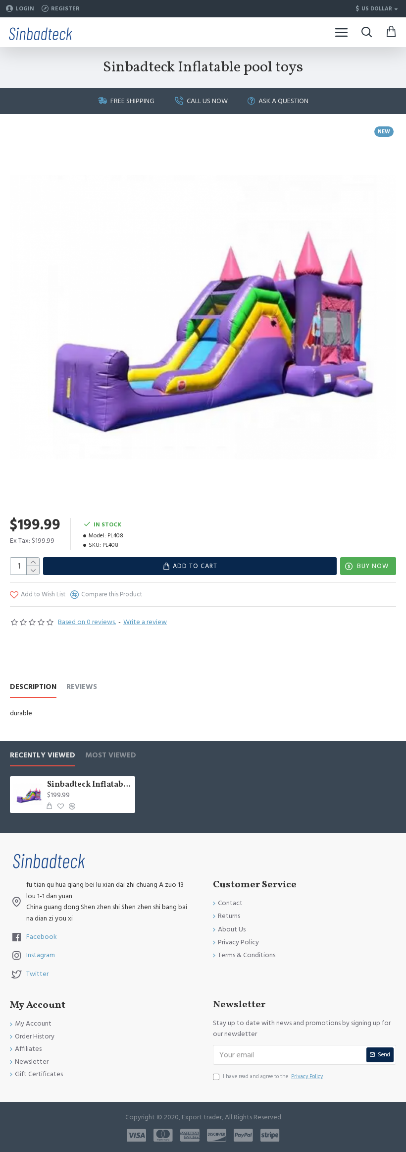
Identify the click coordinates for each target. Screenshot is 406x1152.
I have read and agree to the (273, 1076)
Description (33, 687)
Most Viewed (110, 755)
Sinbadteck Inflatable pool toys (89, 785)
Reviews (81, 687)
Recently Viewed (42, 755)
